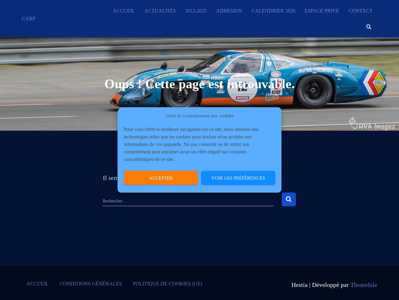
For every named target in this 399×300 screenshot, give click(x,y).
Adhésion (229, 10)
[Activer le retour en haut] (387, 287)
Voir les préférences (238, 178)
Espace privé (322, 10)
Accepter (161, 178)
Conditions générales (91, 283)
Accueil (124, 10)
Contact (361, 10)
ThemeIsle (363, 284)
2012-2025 (196, 10)
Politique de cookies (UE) (167, 283)
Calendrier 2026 (273, 10)
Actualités (160, 10)
